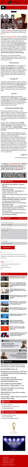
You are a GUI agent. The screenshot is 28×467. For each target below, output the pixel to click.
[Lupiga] (14, 2)
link (1, 269)
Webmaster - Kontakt (8, 459)
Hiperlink (6, 361)
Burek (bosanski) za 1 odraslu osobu (10, 406)
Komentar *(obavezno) (6, 228)
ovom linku (3, 33)
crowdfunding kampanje (10, 36)
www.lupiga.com (11, 464)
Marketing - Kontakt (8, 461)
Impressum (6, 457)
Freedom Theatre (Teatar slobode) (10, 418)
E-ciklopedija (8, 412)
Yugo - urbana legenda (7, 416)
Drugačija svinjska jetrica (8, 408)
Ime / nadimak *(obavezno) (7, 222)
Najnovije (4, 274)
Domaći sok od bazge (7, 404)
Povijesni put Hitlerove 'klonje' (9, 415)
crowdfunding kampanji (9, 30)
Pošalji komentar (7, 247)
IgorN (2, 262)
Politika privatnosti (8, 462)
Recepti (5, 401)
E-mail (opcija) (4, 241)
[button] (2, 2)
